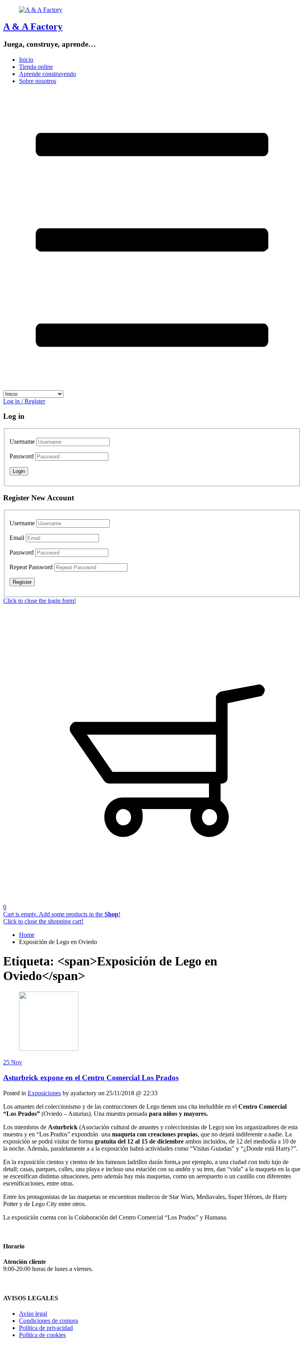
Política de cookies (42, 1335)
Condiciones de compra (48, 1320)
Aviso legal (33, 1313)
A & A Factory (33, 26)
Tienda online (36, 66)
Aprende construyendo (47, 73)
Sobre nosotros (37, 81)
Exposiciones (44, 1093)
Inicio (26, 59)
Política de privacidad (46, 1327)
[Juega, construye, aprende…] (40, 9)
